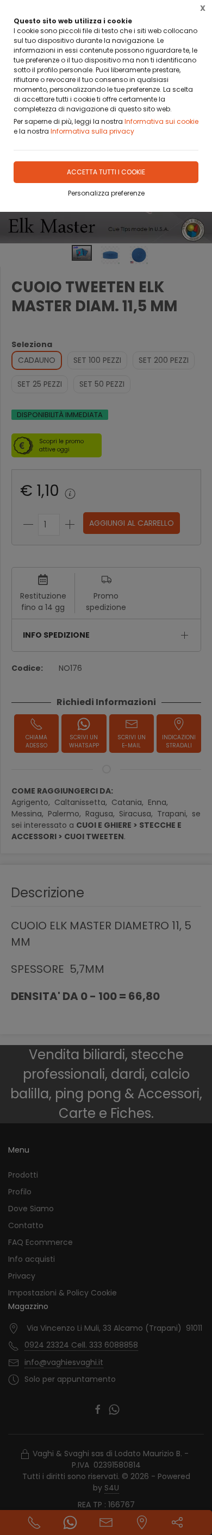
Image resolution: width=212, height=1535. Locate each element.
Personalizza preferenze (106, 193)
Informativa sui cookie (161, 121)
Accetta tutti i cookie (106, 172)
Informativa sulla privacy (92, 131)
